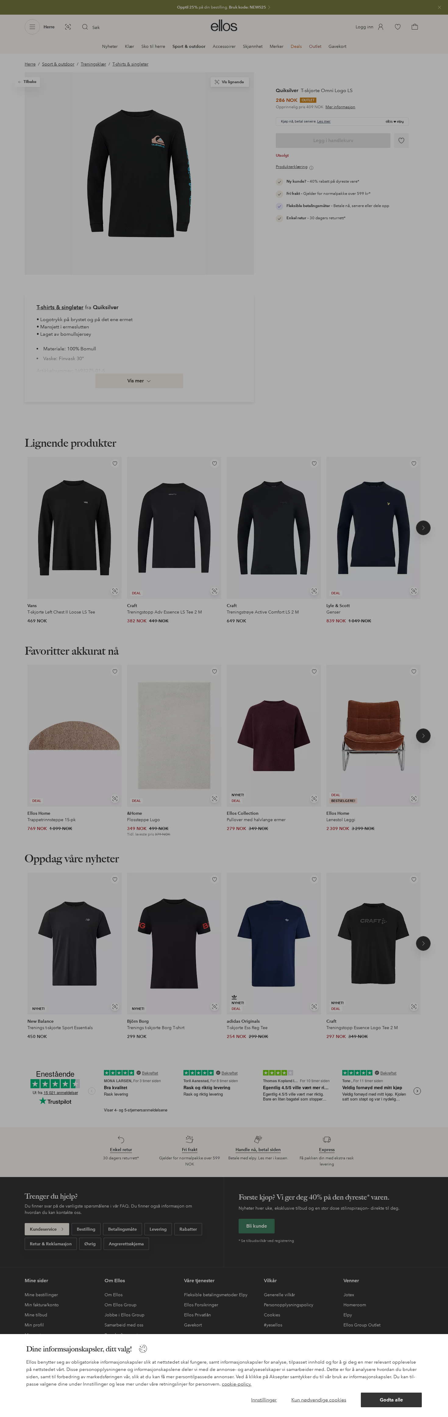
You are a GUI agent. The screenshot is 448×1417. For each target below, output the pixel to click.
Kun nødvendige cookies (318, 1400)
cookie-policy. (236, 1384)
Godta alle (391, 1400)
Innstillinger (264, 1400)
